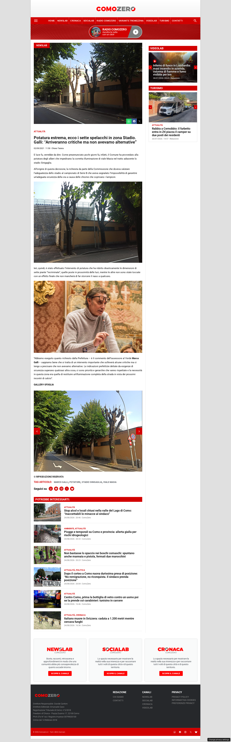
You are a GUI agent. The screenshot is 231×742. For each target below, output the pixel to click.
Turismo (164, 20)
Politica (80, 570)
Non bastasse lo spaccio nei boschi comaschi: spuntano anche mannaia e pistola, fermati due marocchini (99, 555)
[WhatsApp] (51, 489)
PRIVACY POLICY (180, 697)
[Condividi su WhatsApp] (129, 121)
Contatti (177, 20)
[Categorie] (35, 20)
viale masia (109, 482)
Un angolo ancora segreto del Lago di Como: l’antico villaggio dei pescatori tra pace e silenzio (172, 132)
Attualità (39, 131)
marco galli (61, 482)
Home (51, 20)
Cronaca (75, 20)
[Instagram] (61, 489)
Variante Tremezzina (131, 20)
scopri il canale (60, 673)
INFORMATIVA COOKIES (184, 700)
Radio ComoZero (106, 20)
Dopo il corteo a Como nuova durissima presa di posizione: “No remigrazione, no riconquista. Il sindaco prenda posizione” (101, 577)
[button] (115, 32)
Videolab (151, 20)
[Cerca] (195, 20)
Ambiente (69, 528)
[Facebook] (56, 489)
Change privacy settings (219, 740)
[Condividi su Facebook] (134, 121)
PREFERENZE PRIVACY (183, 703)
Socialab (88, 20)
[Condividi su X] (139, 121)
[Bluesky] (72, 489)
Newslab (62, 20)
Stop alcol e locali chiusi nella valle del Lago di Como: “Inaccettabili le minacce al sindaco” (98, 512)
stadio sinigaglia (92, 482)
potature (74, 482)
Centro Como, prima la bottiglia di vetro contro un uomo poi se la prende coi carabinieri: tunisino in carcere (101, 599)
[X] (67, 489)
